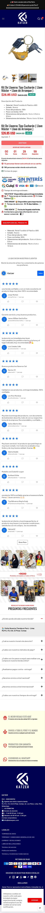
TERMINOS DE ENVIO (9, 834)
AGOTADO (22, 143)
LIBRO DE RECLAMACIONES (11, 844)
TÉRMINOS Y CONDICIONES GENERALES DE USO (18, 837)
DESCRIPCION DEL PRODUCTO (15, 223)
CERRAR (34, 900)
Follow (41, 273)
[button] (22, 291)
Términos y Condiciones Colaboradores (15, 854)
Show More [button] (23, 542)
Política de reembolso (9, 850)
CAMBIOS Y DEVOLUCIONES (11, 840)
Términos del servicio (9, 847)
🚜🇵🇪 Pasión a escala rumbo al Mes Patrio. (22, 2)
